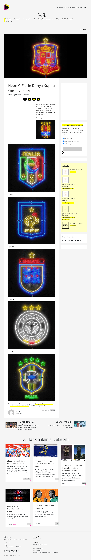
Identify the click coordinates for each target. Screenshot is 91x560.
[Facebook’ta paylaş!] (25, 99)
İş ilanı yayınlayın (37, 550)
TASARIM (53, 410)
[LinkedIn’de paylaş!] (34, 99)
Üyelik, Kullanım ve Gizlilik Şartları (13, 547)
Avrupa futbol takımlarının (44, 404)
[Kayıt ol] (63, 152)
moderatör (73, 172)
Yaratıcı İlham (9, 21)
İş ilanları (66, 166)
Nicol (47, 104)
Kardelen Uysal (20, 412)
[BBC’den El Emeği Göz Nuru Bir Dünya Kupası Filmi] (45, 451)
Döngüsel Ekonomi (29, 19)
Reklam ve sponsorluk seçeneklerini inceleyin (45, 552)
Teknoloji (44, 544)
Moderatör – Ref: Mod (76, 170)
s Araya (52, 104)
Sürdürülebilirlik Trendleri (12, 19)
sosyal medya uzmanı (68, 188)
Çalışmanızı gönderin (38, 548)
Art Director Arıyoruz (76, 223)
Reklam (35, 544)
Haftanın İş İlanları (69, 144)
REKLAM (56, 479)
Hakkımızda (7, 543)
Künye (6, 545)
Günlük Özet (68, 138)
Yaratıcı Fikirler (37, 539)
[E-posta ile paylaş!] (38, 99)
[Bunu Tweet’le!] (29, 99)
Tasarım (39, 544)
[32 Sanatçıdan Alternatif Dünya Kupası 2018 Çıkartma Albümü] (73, 453)
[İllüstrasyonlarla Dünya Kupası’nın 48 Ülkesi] (18, 451)
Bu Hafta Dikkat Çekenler (71, 141)
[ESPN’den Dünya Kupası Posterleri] (45, 495)
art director (73, 225)
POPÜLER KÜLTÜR (27, 479)
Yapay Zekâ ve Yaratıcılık (45, 19)
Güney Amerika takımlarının (19, 406)
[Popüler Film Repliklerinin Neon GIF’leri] (18, 495)
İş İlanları (83, 29)
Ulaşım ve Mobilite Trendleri (64, 19)
